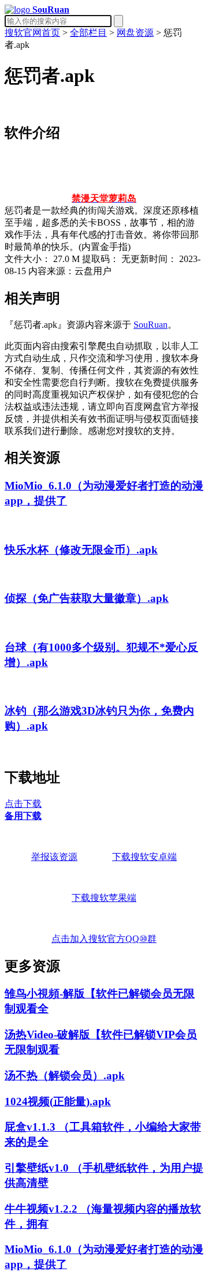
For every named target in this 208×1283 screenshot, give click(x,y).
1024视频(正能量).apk (58, 1101)
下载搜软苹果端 (104, 898)
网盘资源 (135, 33)
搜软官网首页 (32, 33)
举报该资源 (54, 857)
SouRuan (150, 325)
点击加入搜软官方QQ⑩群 (104, 939)
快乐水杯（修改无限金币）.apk (81, 550)
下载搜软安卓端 (144, 857)
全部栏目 (88, 33)
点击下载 (23, 804)
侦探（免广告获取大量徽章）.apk (87, 598)
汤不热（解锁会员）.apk (65, 1075)
